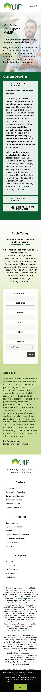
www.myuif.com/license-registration (20, 630)
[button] (20, 84)
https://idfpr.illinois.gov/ (26, 599)
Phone (20, 312)
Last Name (21, 303)
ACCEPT (20, 687)
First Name (20, 293)
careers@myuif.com (20, 245)
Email (20, 322)
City (20, 332)
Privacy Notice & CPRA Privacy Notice (15, 669)
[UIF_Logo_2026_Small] (12, 2)
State (20, 341)
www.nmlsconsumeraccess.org (17, 590)
